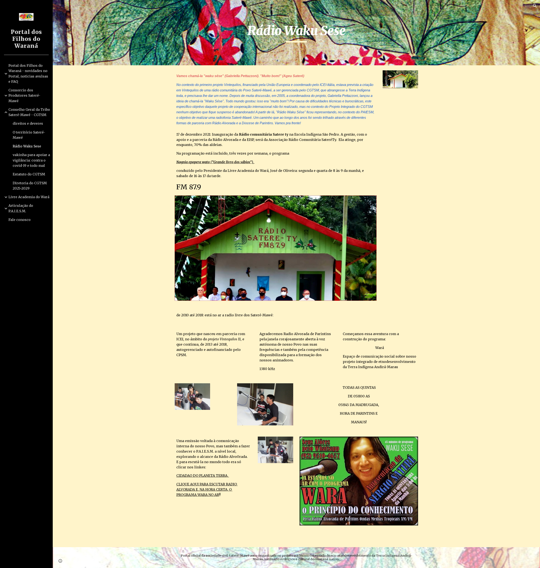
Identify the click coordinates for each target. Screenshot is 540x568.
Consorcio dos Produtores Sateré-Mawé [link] (24, 95)
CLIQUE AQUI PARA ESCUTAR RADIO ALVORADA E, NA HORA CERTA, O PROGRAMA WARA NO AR (207, 489)
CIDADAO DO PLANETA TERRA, (202, 475)
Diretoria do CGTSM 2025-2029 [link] (30, 185)
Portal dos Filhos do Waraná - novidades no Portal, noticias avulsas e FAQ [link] (28, 73)
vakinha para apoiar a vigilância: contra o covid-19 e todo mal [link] (31, 160)
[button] (535, 6)
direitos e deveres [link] (28, 123)
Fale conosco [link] (19, 220)
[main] (296, 32)
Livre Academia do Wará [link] (28, 197)
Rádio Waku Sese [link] (27, 146)
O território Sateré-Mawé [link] (29, 135)
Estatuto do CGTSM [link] (29, 174)
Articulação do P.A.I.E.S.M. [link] (20, 208)
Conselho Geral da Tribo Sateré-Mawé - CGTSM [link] (29, 112)
